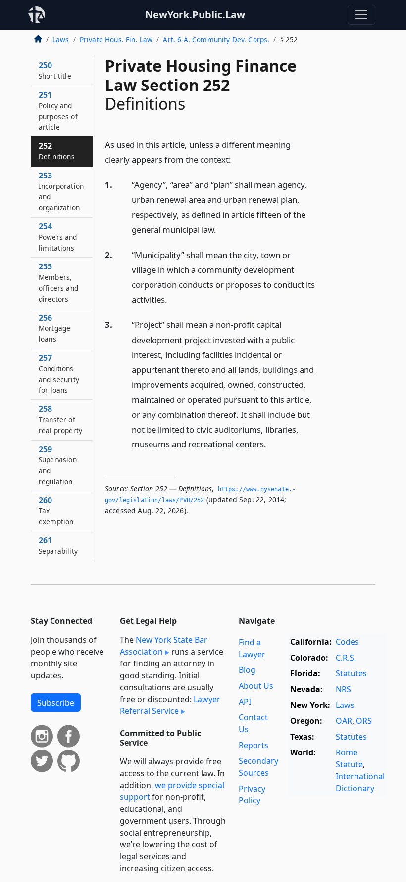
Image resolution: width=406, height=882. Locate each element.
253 (61, 191)
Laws (60, 39)
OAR (344, 720)
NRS (343, 689)
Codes (347, 641)
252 (57, 150)
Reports (253, 745)
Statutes (351, 673)
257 (59, 374)
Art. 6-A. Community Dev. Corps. (216, 39)
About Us (256, 685)
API (245, 701)
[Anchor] (237, 159)
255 (58, 282)
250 (55, 70)
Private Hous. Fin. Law (116, 39)
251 (58, 110)
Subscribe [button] (55, 702)
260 (56, 511)
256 (54, 328)
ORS (364, 720)
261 (58, 545)
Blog (247, 669)
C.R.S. (346, 657)
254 (58, 237)
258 (60, 419)
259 (58, 465)
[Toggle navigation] (361, 15)
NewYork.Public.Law (195, 14)
